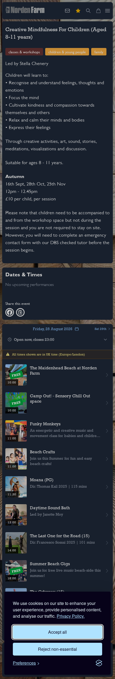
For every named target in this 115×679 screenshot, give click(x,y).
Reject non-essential (57, 649)
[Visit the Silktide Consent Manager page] (99, 663)
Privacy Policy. (71, 616)
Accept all (57, 632)
